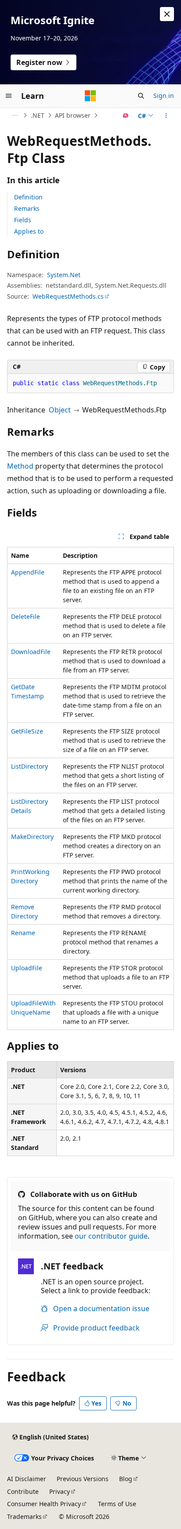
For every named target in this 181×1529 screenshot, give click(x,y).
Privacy (59, 1491)
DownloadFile (31, 651)
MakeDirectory (32, 836)
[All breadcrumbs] (14, 115)
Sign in (163, 95)
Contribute (23, 1491)
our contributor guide (111, 1236)
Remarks (27, 208)
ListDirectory (29, 766)
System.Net (63, 275)
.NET (37, 115)
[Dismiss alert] (167, 14)
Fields (22, 220)
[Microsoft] (90, 95)
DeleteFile (25, 616)
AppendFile (27, 572)
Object (60, 410)
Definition (28, 197)
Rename (23, 933)
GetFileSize (27, 731)
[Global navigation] (9, 96)
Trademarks (24, 1516)
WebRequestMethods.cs (68, 296)
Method (20, 466)
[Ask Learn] (126, 115)
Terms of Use (117, 1504)
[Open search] (141, 96)
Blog (125, 1479)
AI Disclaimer (26, 1479)
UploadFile (26, 968)
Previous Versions (83, 1479)
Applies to (28, 231)
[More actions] (166, 115)
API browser (72, 115)
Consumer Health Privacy (44, 1504)
